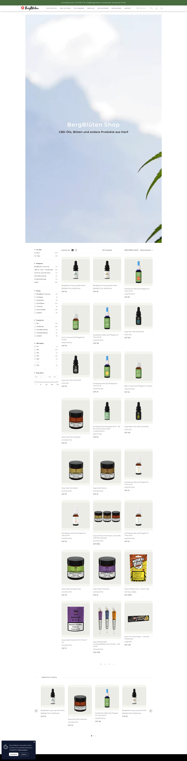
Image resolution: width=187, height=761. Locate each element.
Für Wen (39, 250)
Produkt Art (40, 320)
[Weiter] (151, 711)
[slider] (35, 382)
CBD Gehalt (40, 343)
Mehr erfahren (23, 750)
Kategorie (39, 263)
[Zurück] (36, 711)
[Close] (34, 742)
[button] (151, 8)
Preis (40, 373)
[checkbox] (45, 253)
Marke (38, 291)
